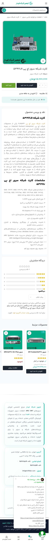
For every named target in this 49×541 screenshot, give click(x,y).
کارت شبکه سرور (13, 17)
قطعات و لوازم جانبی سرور (31, 17)
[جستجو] (4, 10)
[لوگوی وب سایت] (24, 3)
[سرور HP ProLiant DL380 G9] (36, 340)
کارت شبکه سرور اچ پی (35, 123)
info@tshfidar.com (28, 471)
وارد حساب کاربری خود (21, 313)
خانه (45, 17)
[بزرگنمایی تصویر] (43, 60)
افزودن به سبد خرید (27, 85)
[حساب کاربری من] (3, 3)
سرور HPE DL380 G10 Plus (13, 352)
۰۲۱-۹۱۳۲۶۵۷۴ (24, 461)
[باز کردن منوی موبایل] (46, 3)
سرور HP (43, 355)
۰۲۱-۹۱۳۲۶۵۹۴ (35, 465)
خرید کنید (9, 85)
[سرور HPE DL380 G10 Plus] (13, 340)
